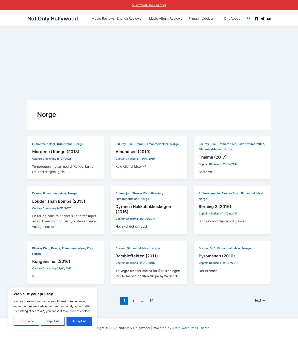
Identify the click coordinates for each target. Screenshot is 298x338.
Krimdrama (65, 144)
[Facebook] (256, 19)
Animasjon (123, 193)
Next (259, 300)
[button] (215, 18)
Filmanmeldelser (201, 18)
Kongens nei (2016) (51, 261)
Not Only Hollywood (52, 18)
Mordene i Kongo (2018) (55, 151)
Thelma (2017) (213, 157)
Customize (26, 321)
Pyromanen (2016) (217, 256)
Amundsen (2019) (133, 151)
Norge (78, 144)
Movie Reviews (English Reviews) (117, 18)
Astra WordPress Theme (190, 328)
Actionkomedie (209, 193)
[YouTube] (269, 19)
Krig (90, 248)
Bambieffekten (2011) (137, 256)
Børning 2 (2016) (215, 206)
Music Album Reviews (165, 18)
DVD (212, 248)
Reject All (53, 321)
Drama (139, 144)
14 (151, 300)
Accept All (79, 321)
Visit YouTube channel (149, 5)
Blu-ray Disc (124, 144)
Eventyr (156, 193)
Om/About (232, 18)
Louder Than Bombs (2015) (58, 201)
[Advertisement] (149, 57)
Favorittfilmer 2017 (251, 144)
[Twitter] (263, 19)
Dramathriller (227, 144)
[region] (52, 308)
